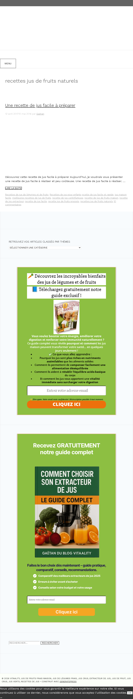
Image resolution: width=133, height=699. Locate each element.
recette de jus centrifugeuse (67, 198)
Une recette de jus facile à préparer (40, 105)
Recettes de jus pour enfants (65, 194)
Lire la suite (13, 188)
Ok (129, 693)
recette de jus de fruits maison (101, 198)
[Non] (1, 697)
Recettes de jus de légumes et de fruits (26, 194)
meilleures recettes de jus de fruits (31, 198)
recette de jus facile (36, 201)
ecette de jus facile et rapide (98, 194)
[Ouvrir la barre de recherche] (4, 54)
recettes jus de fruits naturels (96, 201)
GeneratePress (68, 681)
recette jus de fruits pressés (63, 201)
